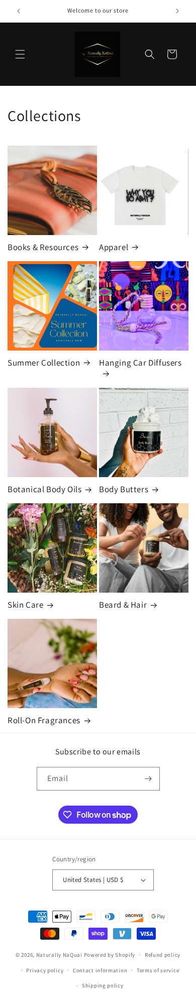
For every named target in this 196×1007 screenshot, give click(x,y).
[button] (20, 54)
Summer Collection (44, 362)
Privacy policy (44, 970)
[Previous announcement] (19, 11)
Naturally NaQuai (59, 954)
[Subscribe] (148, 779)
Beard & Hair (123, 604)
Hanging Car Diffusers (140, 362)
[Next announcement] (177, 11)
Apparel (113, 247)
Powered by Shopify (110, 954)
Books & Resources (43, 247)
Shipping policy (103, 985)
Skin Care (25, 604)
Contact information (100, 970)
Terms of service (158, 970)
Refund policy (162, 954)
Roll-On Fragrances (44, 720)
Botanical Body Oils (44, 489)
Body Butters (123, 489)
